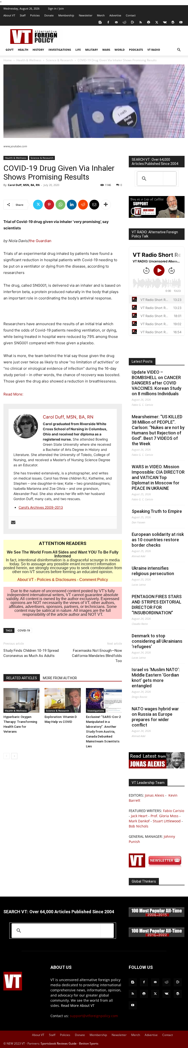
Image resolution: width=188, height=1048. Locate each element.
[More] (106, 205)
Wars (106, 49)
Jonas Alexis (154, 795)
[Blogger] (100, 22)
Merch (101, 15)
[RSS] (140, 22)
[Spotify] (148, 22)
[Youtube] (181, 22)
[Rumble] (132, 22)
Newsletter (85, 15)
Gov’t (9, 49)
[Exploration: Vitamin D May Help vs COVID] (63, 700)
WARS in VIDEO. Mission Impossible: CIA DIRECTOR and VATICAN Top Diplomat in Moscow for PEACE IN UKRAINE (158, 477)
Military (91, 49)
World (120, 49)
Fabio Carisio (173, 810)
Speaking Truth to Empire (157, 511)
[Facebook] (108, 22)
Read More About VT (77, 1005)
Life (78, 49)
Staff (22, 15)
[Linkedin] (72, 205)
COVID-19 (24, 630)
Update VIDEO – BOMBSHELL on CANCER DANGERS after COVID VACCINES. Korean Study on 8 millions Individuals (156, 383)
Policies (35, 15)
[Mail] (116, 22)
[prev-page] (6, 756)
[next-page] (14, 756)
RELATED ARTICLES (21, 678)
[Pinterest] (49, 205)
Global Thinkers (144, 881)
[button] (179, 50)
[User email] (13, 522)
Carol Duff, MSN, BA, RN (24, 185)
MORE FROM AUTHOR (60, 678)
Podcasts (136, 49)
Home (7, 60)
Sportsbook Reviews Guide (59, 1043)
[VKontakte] (164, 22)
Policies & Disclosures (56, 580)
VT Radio (153, 49)
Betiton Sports (88, 1043)
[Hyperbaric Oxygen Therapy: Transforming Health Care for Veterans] (21, 700)
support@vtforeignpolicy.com (94, 1015)
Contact (131, 15)
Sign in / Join (56, 8)
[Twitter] (156, 22)
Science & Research (59, 60)
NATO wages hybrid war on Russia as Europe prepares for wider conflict (155, 716)
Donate (49, 15)
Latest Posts (142, 361)
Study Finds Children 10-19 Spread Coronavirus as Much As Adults (31, 653)
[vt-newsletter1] (157, 866)
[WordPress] (172, 22)
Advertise (115, 15)
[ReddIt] (83, 205)
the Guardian (40, 240)
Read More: (13, 394)
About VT (9, 15)
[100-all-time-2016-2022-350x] (157, 936)
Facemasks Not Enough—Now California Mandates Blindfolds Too (97, 655)
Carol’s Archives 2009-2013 (41, 507)
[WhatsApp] (60, 205)
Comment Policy (93, 580)
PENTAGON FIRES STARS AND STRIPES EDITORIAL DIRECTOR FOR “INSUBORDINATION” (157, 604)
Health (23, 49)
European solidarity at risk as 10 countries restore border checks (158, 540)
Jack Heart (139, 816)
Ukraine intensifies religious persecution (153, 571)
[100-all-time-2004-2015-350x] (157, 915)
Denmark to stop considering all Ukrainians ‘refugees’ (157, 641)
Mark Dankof (139, 821)
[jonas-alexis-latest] (157, 767)
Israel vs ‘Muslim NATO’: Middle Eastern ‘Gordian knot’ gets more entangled (156, 677)
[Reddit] (124, 22)
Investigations (59, 49)
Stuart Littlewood (167, 821)
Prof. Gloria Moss (164, 816)
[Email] (94, 205)
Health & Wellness (28, 60)
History (38, 49)
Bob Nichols (138, 826)
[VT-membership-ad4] (157, 216)
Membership (66, 15)
